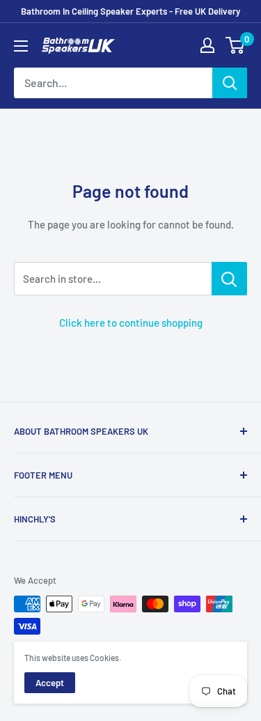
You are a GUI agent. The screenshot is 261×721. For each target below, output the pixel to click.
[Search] (229, 83)
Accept (49, 682)
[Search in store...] (229, 278)
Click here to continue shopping (131, 322)
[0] (235, 45)
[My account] (207, 45)
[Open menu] (21, 46)
